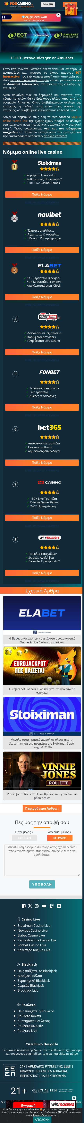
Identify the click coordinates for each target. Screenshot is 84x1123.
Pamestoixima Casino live (37, 940)
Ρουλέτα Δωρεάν (30, 1025)
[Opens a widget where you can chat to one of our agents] (66, 1114)
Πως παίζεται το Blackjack (37, 971)
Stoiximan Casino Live (34, 925)
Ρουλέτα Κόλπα (29, 1016)
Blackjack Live (28, 990)
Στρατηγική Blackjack (34, 980)
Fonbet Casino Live (32, 945)
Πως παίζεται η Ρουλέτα (36, 1011)
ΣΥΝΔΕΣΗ (48, 4)
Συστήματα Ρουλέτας (34, 1021)
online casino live (27, 6)
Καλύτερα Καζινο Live (34, 950)
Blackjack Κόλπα (30, 975)
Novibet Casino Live (33, 930)
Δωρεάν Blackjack (31, 985)
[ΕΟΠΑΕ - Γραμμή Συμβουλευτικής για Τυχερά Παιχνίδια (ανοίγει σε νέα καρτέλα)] (52, 1091)
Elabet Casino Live (31, 935)
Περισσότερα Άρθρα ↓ (42, 808)
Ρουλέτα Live (27, 1030)
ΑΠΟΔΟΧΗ (42, 1120)
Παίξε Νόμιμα (42, 194)
